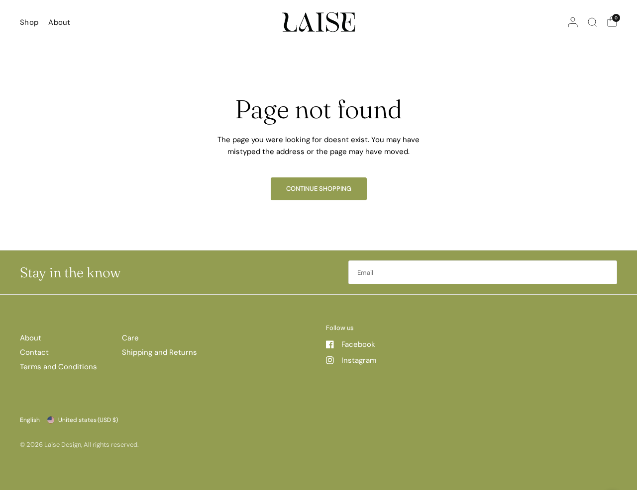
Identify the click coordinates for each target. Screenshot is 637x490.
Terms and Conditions (58, 367)
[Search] (592, 22)
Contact (34, 352)
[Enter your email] (607, 272)
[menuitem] (31, 22)
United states (88, 420)
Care (130, 338)
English (30, 420)
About (59, 22)
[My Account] (573, 22)
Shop (29, 22)
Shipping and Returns (159, 352)
